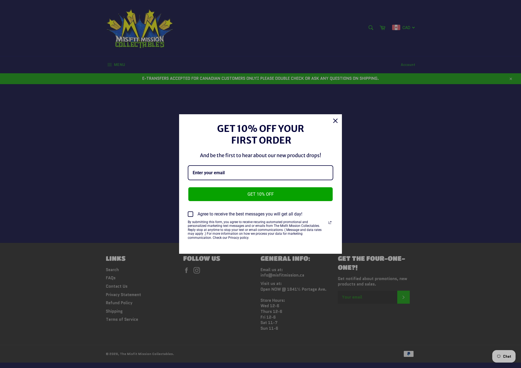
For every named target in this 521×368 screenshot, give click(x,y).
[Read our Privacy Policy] (330, 222)
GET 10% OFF (260, 194)
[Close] (335, 120)
